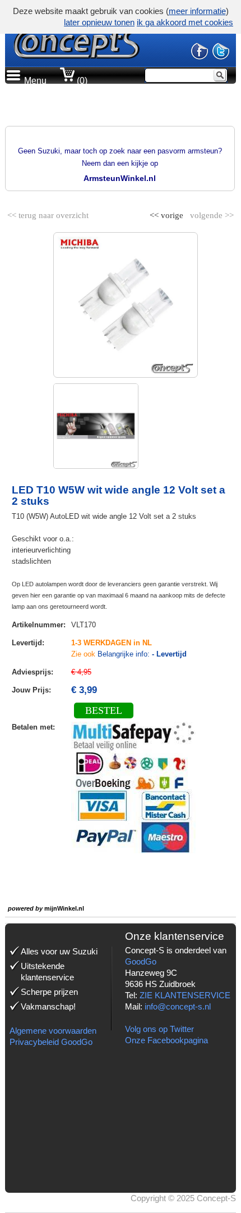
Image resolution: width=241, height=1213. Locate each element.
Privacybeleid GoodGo (51, 1042)
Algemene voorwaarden (53, 1030)
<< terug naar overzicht (48, 213)
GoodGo (140, 961)
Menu (35, 80)
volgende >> (211, 213)
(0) (81, 80)
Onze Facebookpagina (166, 1040)
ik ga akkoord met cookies (185, 22)
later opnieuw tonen (99, 22)
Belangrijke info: (142, 654)
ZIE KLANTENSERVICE (185, 995)
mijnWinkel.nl (64, 908)
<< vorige (168, 213)
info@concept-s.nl (178, 1006)
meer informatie (197, 11)
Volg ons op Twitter (159, 1029)
